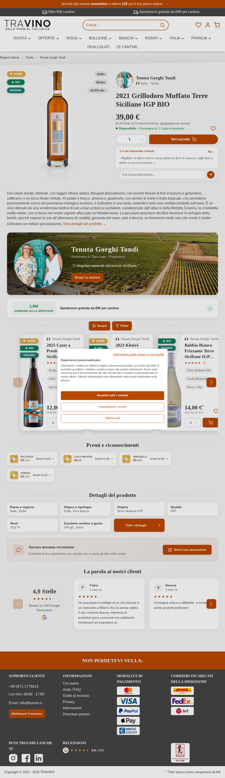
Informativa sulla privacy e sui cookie (138, 354)
